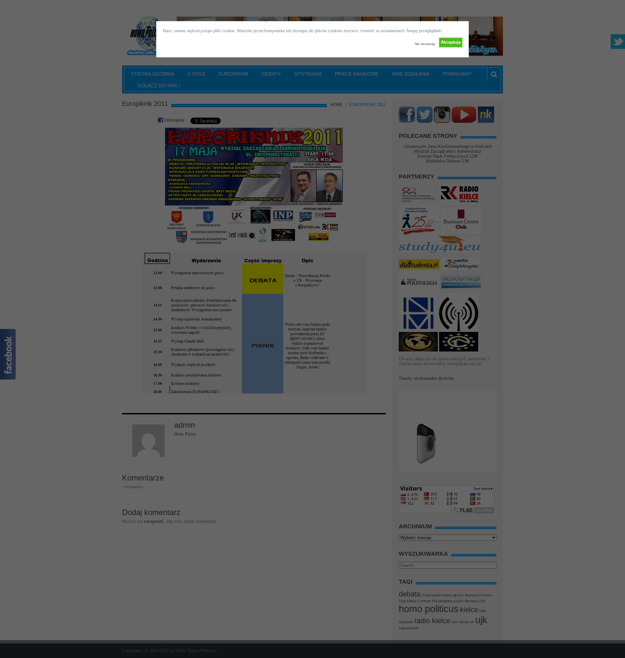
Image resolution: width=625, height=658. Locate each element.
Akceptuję (451, 42)
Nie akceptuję (425, 44)
